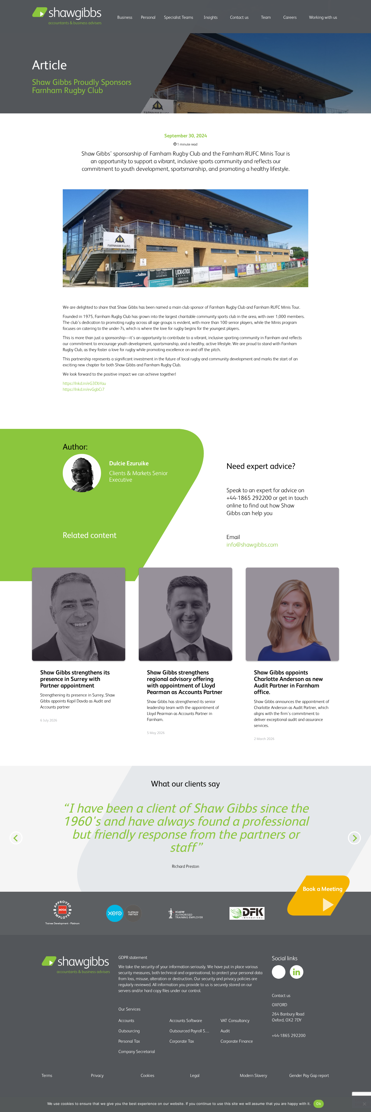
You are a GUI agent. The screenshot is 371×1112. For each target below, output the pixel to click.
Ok (318, 1103)
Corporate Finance (237, 1041)
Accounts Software (185, 1020)
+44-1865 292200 (289, 1035)
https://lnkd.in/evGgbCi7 (84, 389)
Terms (47, 1075)
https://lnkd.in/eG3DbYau (84, 383)
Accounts (126, 1020)
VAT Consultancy (235, 1020)
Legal (194, 1075)
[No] (364, 1104)
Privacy (97, 1075)
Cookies (147, 1075)
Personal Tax (129, 1041)
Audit (225, 1030)
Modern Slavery (253, 1075)
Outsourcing (129, 1030)
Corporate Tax (181, 1041)
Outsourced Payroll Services (190, 1030)
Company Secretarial (136, 1051)
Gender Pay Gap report (309, 1075)
